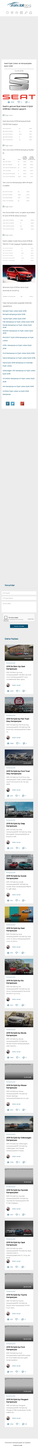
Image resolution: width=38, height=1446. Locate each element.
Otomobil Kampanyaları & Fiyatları (18, 1443)
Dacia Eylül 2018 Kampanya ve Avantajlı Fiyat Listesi (18, 364)
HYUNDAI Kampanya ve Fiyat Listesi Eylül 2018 (19, 380)
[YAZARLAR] (17, 12)
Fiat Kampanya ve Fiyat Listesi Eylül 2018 (18, 322)
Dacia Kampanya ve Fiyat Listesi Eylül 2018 (19, 358)
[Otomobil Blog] (19, 5)
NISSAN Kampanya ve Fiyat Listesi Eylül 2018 (18, 332)
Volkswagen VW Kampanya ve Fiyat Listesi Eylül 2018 (19, 372)
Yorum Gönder (19, 626)
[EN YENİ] (7, 12)
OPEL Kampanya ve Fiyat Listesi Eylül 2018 (17, 346)
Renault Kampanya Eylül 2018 (14, 314)
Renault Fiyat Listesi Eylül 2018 (14, 311)
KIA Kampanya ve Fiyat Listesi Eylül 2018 (18, 386)
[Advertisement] (19, 38)
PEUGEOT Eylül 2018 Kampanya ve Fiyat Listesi (18, 339)
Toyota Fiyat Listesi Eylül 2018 (14, 319)
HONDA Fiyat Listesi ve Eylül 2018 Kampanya (16, 392)
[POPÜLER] (12, 12)
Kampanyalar (10, 663)
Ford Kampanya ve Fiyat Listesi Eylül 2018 (19, 353)
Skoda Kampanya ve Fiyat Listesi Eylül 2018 (17, 326)
